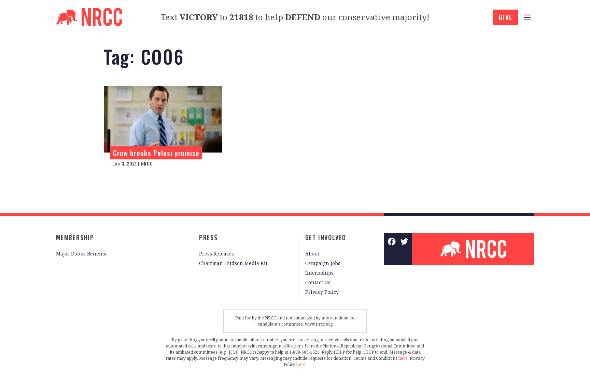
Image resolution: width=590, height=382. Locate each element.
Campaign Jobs (322, 263)
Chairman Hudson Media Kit (233, 263)
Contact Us (318, 282)
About (312, 253)
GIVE (505, 17)
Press (208, 237)
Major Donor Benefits (81, 253)
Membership (75, 237)
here (403, 358)
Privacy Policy (322, 292)
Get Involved (326, 237)
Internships (319, 272)
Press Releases (216, 253)
